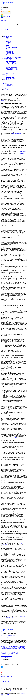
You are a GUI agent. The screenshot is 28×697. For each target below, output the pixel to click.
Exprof (7, 40)
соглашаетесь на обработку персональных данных (12, 690)
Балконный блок (10, 53)
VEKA (7, 38)
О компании (6, 80)
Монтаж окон (4, 656)
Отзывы (10, 654)
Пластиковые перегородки (12, 69)
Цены (4, 74)
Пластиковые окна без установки (13, 54)
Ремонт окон (9, 84)
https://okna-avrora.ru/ (16, 133)
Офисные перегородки (11, 67)
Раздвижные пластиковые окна (13, 48)
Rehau (7, 37)
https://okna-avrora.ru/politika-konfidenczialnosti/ (13, 617)
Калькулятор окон (10, 77)
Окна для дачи (15, 646)
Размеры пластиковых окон (12, 56)
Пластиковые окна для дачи (12, 50)
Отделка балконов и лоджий (12, 59)
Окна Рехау (3, 646)
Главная (2, 100)
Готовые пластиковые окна (12, 47)
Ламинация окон (6, 647)
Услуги (5, 83)
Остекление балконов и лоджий (10, 58)
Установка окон (9, 85)
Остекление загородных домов (10, 64)
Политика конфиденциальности (8, 635)
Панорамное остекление (11, 63)
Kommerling (8, 41)
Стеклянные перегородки (12, 70)
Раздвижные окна (13, 651)
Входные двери (6, 88)
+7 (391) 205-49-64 (5, 29)
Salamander (8, 42)
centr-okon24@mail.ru (15, 437)
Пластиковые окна (7, 36)
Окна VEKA (9, 646)
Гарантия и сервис (10, 86)
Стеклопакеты (9, 51)
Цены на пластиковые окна (11, 652)
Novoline (8, 43)
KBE (7, 46)
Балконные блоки (14, 647)
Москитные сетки (10, 73)
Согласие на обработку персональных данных (11, 637)
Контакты (5, 89)
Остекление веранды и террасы (13, 57)
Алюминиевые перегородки (12, 68)
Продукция (5, 66)
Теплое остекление (10, 62)
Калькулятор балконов (11, 78)
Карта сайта (9, 656)
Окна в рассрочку (10, 75)
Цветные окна (9, 52)
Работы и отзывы (7, 79)
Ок (1, 695)
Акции (4, 82)
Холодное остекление (11, 61)
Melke (7, 45)
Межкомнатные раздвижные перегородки (15, 72)
